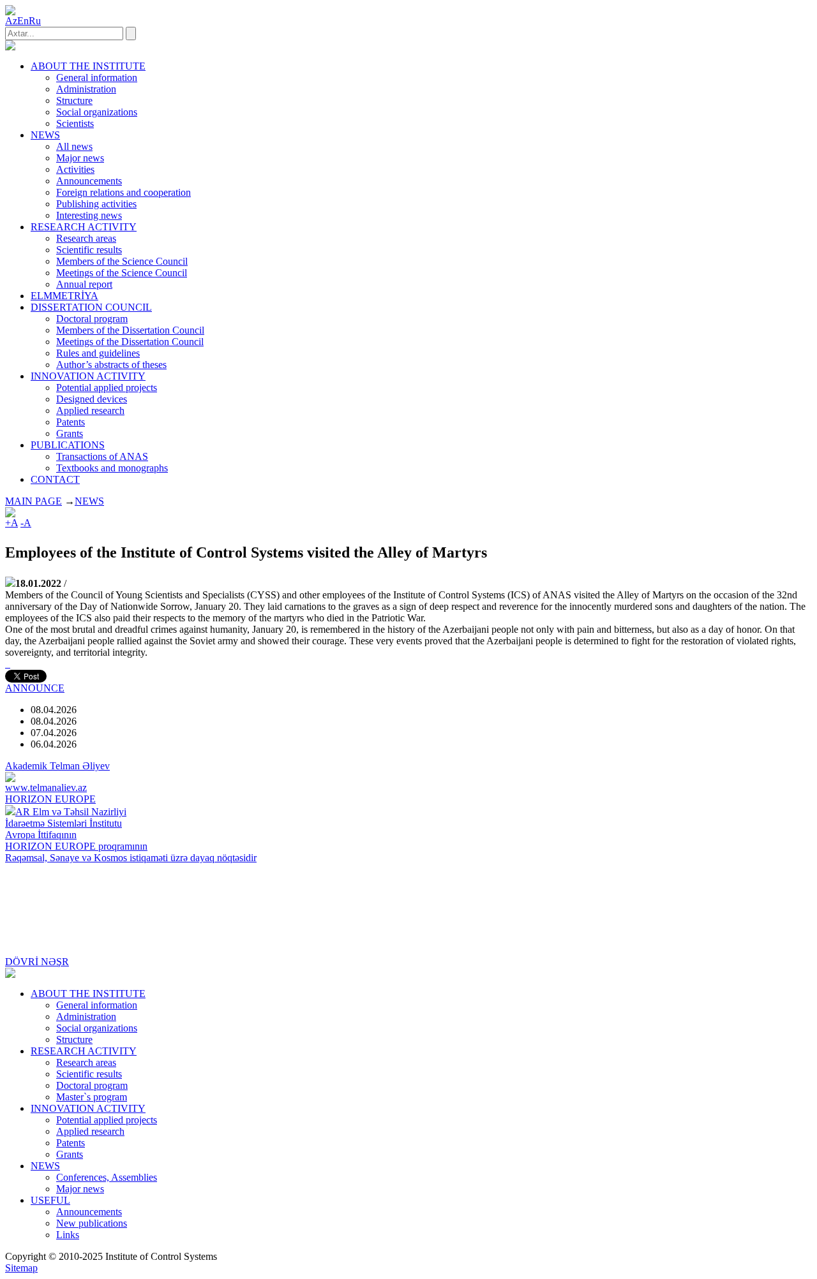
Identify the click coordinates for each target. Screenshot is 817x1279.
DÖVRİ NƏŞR (37, 961)
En (23, 20)
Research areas (86, 238)
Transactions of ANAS (102, 456)
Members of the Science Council (122, 261)
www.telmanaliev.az (46, 787)
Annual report (84, 284)
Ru (35, 20)
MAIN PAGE (33, 501)
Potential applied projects (106, 387)
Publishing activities (96, 203)
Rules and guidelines (98, 353)
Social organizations (96, 112)
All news (74, 146)
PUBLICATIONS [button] (68, 445)
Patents (70, 422)
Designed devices (91, 399)
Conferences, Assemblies (106, 1177)
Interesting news (89, 215)
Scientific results (89, 249)
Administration (86, 89)
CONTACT (55, 479)
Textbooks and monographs (112, 467)
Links (67, 1234)
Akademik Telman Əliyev (57, 765)
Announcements (89, 180)
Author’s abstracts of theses (111, 364)
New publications (91, 1223)
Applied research (90, 410)
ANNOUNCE (34, 688)
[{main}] (10, 46)
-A (25, 522)
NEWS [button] (45, 134)
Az (11, 20)
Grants (69, 433)
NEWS (89, 501)
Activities (75, 169)
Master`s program (91, 1096)
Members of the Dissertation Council (130, 330)
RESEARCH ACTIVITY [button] (84, 226)
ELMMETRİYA (64, 295)
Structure (74, 100)
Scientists (75, 123)
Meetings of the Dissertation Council (130, 341)
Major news (80, 157)
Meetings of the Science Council (121, 272)
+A (11, 522)
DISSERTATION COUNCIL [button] (91, 307)
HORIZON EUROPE (50, 799)
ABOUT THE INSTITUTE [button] (88, 66)
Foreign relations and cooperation (123, 192)
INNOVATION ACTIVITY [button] (88, 376)
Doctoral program (92, 318)
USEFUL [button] (50, 1200)
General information (96, 77)
